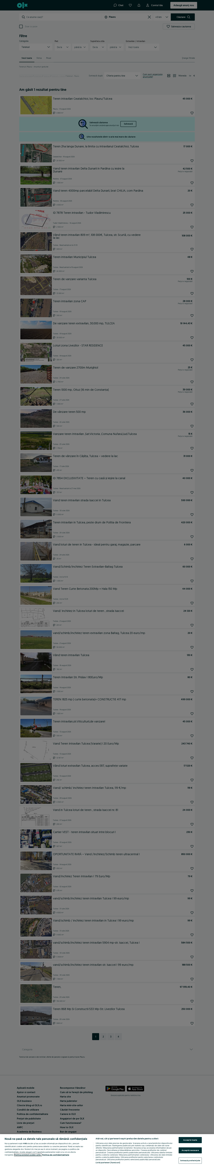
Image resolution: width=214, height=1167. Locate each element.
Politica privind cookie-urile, (27, 1155)
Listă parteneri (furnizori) (108, 1162)
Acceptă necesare (190, 1150)
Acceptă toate (190, 1140)
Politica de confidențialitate (55, 1155)
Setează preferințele (190, 1160)
